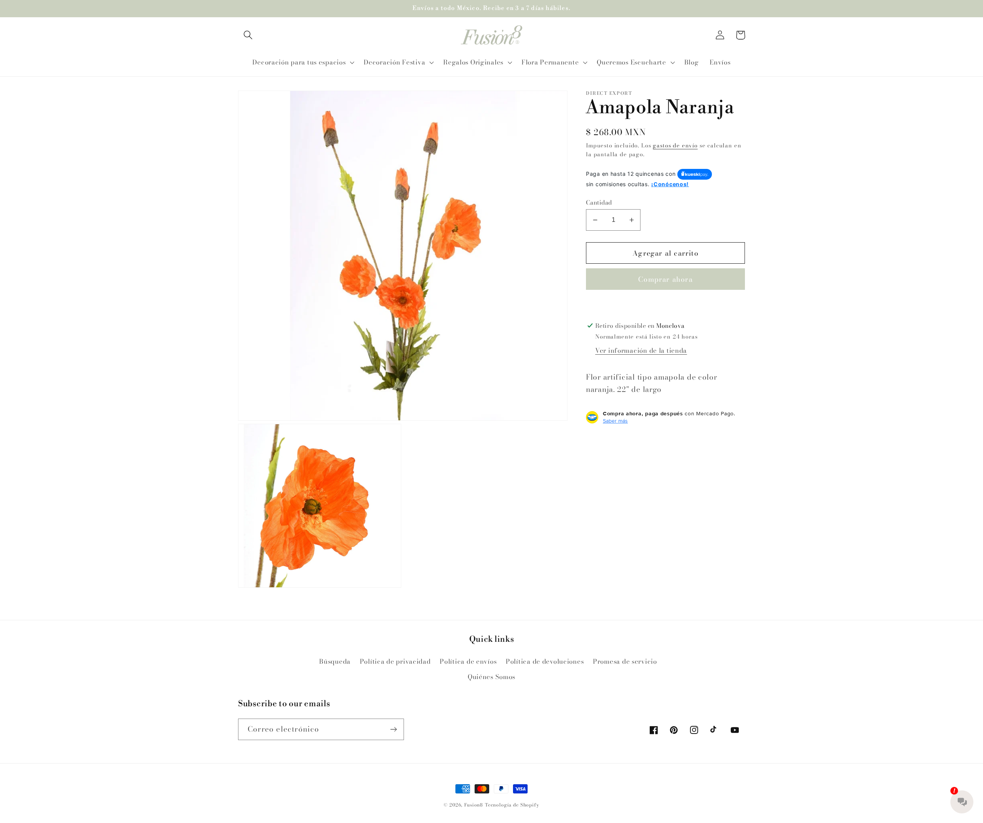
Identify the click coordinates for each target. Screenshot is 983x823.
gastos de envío (675, 145)
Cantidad (599, 202)
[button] (248, 35)
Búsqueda (335, 661)
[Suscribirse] (393, 729)
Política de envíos (468, 661)
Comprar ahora (665, 279)
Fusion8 (473, 804)
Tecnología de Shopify (512, 804)
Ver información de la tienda (641, 351)
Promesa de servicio (625, 661)
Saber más (615, 421)
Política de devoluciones (545, 661)
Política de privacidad (395, 661)
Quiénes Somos (491, 677)
